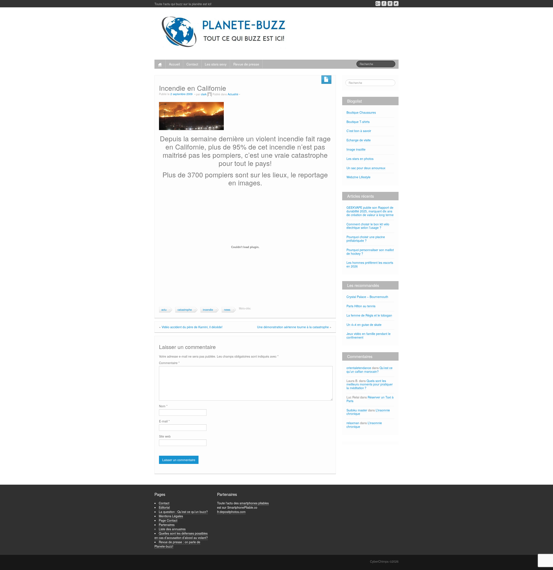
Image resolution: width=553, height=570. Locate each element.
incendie (208, 310)
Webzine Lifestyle (358, 177)
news (227, 310)
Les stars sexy (216, 64)
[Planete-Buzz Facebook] (383, 3)
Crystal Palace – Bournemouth (367, 297)
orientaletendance (358, 368)
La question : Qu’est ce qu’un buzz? (183, 511)
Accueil (174, 64)
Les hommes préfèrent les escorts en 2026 (369, 264)
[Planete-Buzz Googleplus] (377, 3)
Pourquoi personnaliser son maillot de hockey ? (370, 252)
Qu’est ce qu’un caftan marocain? (369, 370)
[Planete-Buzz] (224, 32)
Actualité (233, 94)
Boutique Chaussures (361, 112)
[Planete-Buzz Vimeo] (390, 3)
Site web (165, 436)
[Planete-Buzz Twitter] (396, 3)
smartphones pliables (254, 503)
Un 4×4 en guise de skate (363, 324)
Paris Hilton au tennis (360, 306)
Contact (192, 64)
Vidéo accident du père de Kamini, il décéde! (192, 327)
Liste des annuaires (172, 529)
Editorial (164, 507)
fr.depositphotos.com (231, 511)
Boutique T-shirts (358, 121)
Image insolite (355, 149)
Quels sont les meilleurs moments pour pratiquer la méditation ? (369, 384)
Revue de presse (246, 64)
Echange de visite (358, 140)
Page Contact (168, 520)
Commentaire (169, 363)
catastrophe (185, 310)
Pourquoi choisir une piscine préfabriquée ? (365, 239)
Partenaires (167, 524)
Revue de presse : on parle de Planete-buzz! (177, 544)
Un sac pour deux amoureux (365, 168)
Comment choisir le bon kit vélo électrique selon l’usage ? (367, 226)
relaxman (352, 423)
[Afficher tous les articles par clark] (209, 94)
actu (164, 310)
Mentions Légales (171, 516)
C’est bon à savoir (358, 131)
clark (204, 94)
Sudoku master (356, 410)
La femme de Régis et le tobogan (369, 315)
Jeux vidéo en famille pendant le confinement (368, 335)
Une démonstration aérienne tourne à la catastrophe (293, 327)
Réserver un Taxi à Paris (370, 399)
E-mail (164, 421)
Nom (163, 406)
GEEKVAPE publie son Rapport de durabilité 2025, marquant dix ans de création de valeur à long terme (370, 211)
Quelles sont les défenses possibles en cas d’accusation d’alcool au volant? (181, 535)
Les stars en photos (359, 158)
